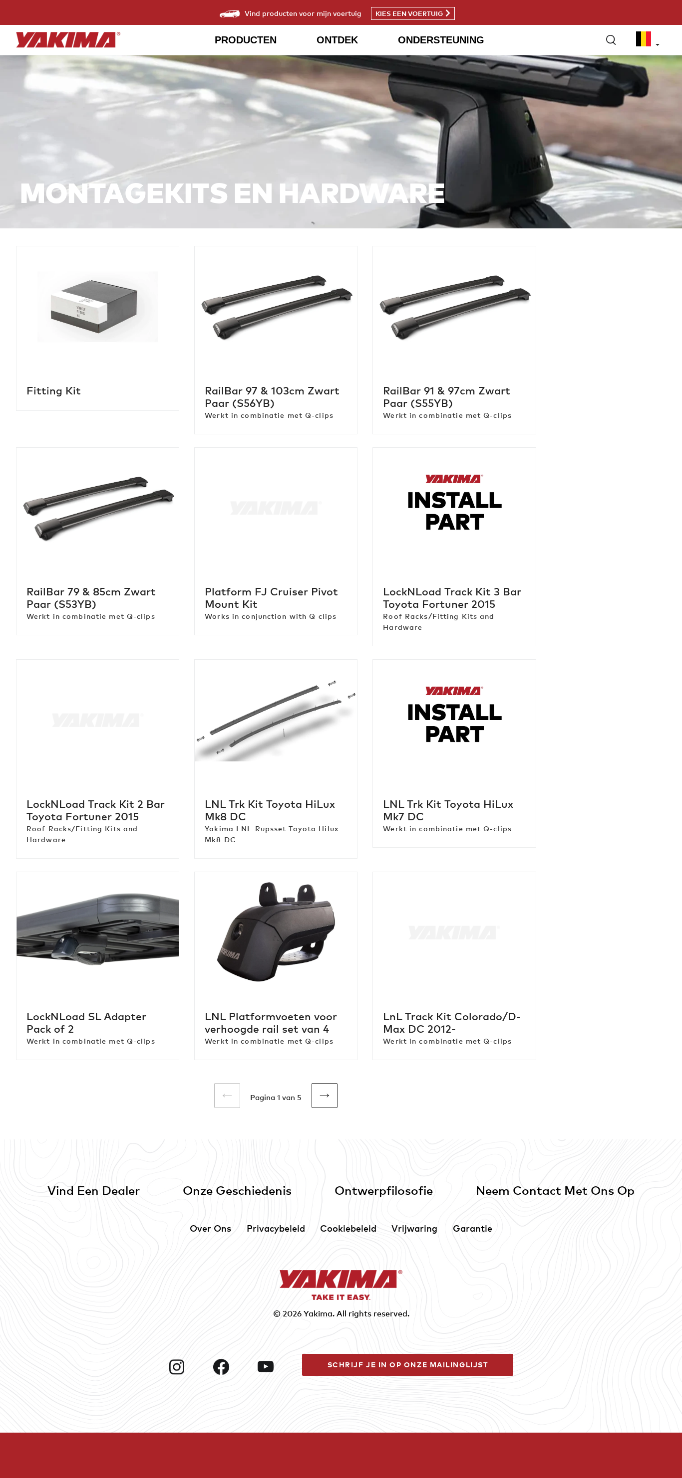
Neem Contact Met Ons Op (555, 1190)
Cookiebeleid (348, 1228)
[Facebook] (231, 1367)
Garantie (472, 1228)
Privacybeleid (276, 1228)
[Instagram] (187, 1367)
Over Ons (210, 1228)
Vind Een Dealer (93, 1190)
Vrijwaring (414, 1228)
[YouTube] (276, 1367)
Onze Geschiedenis (237, 1190)
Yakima (318, 1313)
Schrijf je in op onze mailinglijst (408, 1364)
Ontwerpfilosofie (384, 1190)
